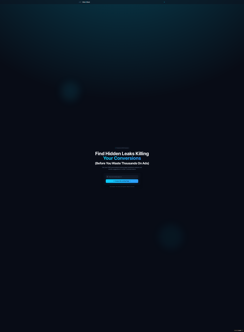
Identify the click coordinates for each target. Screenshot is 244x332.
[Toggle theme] (164, 2)
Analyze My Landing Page (122, 181)
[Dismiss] (242, 330)
